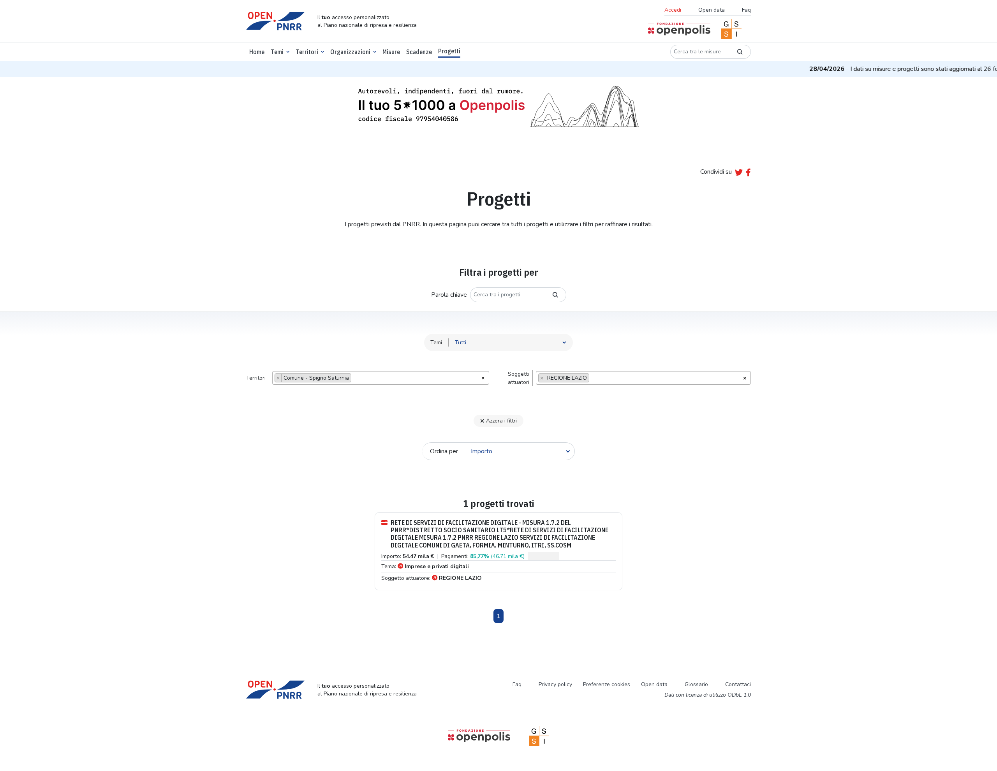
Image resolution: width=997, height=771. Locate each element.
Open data (711, 10)
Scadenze (419, 52)
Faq (746, 10)
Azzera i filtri (501, 420)
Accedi (672, 10)
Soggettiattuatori (518, 378)
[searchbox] (355, 378)
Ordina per (444, 451)
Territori (307, 52)
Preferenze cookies (606, 684)
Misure (391, 52)
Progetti (449, 51)
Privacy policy (555, 684)
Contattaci (738, 684)
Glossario (696, 684)
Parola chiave (449, 294)
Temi (277, 52)
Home (256, 52)
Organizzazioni (350, 52)
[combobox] (380, 378)
